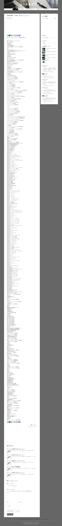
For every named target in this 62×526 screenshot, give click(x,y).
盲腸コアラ (47, 60)
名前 (7, 502)
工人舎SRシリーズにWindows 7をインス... (48, 101)
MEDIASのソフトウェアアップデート (18, 460)
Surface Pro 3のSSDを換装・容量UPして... (49, 93)
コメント (8, 492)
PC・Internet (34, 424)
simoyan (35, 426)
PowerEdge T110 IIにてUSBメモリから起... (48, 77)
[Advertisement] (22, 27)
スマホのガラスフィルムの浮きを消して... (48, 71)
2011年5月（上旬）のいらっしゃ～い (18, 472)
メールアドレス (19, 502)
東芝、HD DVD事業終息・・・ (17, 466)
